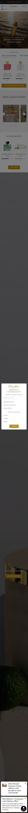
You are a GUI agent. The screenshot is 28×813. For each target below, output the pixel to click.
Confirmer (14, 426)
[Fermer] (25, 783)
